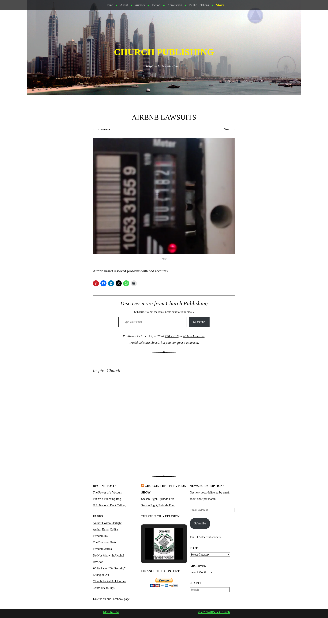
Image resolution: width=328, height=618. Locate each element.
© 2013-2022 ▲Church (214, 612)
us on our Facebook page (111, 599)
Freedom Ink (100, 536)
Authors (140, 5)
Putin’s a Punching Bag (107, 499)
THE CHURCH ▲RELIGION (160, 516)
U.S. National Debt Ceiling (109, 505)
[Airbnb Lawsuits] (164, 253)
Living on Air (101, 574)
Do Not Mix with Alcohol (108, 555)
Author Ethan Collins (105, 529)
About (124, 5)
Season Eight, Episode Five (157, 499)
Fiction (156, 5)
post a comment (187, 342)
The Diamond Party (105, 542)
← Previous (101, 129)
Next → (229, 129)
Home (109, 5)
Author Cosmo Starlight (107, 523)
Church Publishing (164, 52)
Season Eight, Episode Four (158, 505)
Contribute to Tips (103, 588)
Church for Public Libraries (109, 581)
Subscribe (199, 321)
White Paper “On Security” (109, 568)
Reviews (98, 562)
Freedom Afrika (102, 548)
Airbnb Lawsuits (194, 336)
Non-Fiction (174, 5)
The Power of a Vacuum (107, 492)
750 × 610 (172, 336)
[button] (155, 548)
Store (220, 5)
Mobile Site (111, 612)
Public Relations (199, 5)
